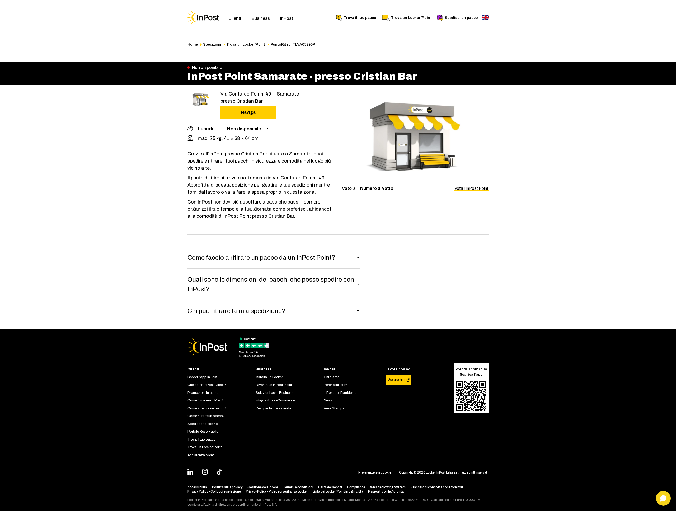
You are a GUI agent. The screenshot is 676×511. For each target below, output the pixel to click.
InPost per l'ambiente (340, 393)
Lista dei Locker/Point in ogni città (338, 491)
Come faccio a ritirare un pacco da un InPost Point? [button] (261, 257)
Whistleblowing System (388, 487)
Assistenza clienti (201, 455)
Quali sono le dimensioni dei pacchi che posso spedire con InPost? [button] (270, 284)
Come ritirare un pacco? (206, 416)
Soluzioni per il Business (274, 393)
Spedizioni (212, 44)
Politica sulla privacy (227, 487)
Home (192, 44)
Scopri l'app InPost (202, 377)
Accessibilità (197, 487)
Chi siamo (332, 377)
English (485, 17)
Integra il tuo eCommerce (275, 400)
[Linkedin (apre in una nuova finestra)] (191, 472)
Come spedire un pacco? (207, 408)
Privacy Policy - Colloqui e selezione (214, 491)
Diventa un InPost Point (274, 385)
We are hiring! (399, 380)
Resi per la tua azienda (273, 408)
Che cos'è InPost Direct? (206, 385)
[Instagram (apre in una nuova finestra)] (206, 472)
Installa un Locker (269, 377)
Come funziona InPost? (205, 400)
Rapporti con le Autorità (386, 491)
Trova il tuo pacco (360, 18)
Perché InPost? (335, 385)
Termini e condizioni (298, 487)
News (328, 400)
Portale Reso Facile (202, 431)
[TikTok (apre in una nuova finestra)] (221, 472)
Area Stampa (334, 408)
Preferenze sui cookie (374, 472)
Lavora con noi (398, 369)
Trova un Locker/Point (411, 18)
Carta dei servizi (330, 487)
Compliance (356, 487)
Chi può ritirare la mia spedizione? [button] (236, 310)
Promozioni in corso (203, 393)
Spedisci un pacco (461, 18)
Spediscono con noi (203, 424)
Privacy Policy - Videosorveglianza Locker (277, 491)
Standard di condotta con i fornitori (437, 487)
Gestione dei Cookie (262, 487)
